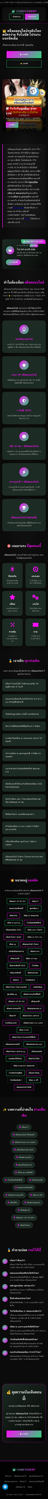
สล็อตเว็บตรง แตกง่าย (31, 1016)
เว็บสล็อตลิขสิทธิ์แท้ (34, 923)
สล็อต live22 (24, 1030)
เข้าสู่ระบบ (16, 17)
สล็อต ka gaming (13, 923)
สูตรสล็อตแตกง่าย (25, 1165)
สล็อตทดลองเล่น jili (34, 1008)
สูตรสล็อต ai (34, 908)
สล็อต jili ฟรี (37, 1195)
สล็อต (26, 219)
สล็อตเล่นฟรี (14, 958)
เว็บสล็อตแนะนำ (11, 1023)
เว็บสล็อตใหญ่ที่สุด (15, 1073)
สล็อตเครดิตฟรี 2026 (17, 965)
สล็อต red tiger (32, 958)
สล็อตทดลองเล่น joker (34, 1044)
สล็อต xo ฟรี (33, 1080)
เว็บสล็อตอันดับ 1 (16, 1080)
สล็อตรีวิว (14, 1202)
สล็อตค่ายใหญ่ (34, 1073)
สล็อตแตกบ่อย (33, 973)
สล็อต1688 (13, 915)
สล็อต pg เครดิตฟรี (25, 1172)
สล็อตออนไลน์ (18, 208)
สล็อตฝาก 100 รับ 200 (25, 1218)
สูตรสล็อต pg (12, 994)
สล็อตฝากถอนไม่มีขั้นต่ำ (32, 994)
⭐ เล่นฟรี (24, 63)
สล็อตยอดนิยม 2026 (13, 930)
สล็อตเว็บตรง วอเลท (13, 937)
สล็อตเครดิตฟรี (15, 973)
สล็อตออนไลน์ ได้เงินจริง (25, 1135)
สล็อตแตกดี (35, 1001)
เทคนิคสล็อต (37, 987)
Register (32, 17)
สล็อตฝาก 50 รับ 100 (17, 901)
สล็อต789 (12, 1016)
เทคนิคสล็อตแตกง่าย (16, 951)
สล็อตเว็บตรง (25, 1225)
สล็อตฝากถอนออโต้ (14, 1008)
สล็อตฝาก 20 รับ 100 (16, 1001)
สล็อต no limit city (34, 937)
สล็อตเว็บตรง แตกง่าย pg (15, 1051)
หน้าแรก (8, 1476)
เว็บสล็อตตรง (30, 980)
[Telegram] (5, 1487)
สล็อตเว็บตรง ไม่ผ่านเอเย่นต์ (16, 987)
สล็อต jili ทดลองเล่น (31, 915)
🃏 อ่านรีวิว (24, 54)
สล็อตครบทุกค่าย (33, 1202)
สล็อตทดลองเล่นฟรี (13, 1044)
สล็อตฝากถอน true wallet (33, 1023)
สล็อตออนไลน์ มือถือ (24, 1087)
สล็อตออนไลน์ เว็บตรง (30, 944)
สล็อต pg (12, 944)
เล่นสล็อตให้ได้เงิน (15, 1059)
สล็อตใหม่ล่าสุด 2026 (25, 1150)
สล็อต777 (35, 901)
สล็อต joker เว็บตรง (34, 930)
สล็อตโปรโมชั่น (34, 1059)
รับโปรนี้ (15, 262)
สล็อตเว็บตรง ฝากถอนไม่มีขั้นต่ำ (24, 1037)
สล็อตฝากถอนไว (25, 1157)
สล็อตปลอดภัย (37, 1051)
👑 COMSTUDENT (24, 11)
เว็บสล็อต (35, 965)
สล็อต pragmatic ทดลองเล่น (24, 1066)
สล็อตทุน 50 (25, 1210)
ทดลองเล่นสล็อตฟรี (16, 908)
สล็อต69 (16, 980)
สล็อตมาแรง (34, 951)
